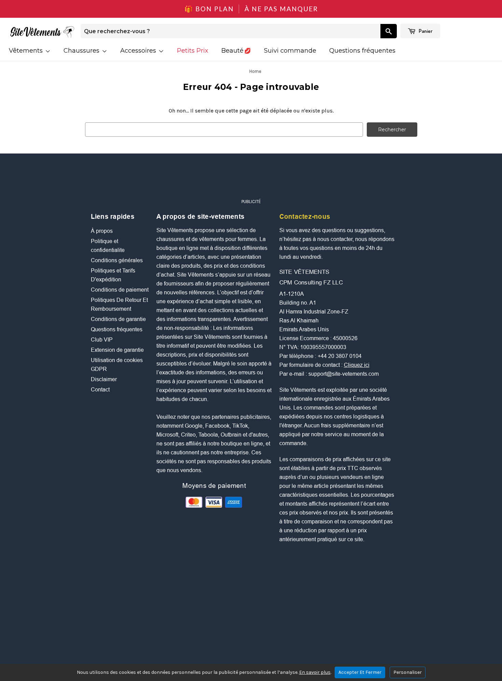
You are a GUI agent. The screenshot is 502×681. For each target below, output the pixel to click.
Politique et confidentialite (108, 245)
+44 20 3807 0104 (340, 356)
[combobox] (230, 31)
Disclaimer (104, 379)
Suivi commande (290, 50)
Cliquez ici (356, 365)
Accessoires (139, 50)
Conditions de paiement (120, 290)
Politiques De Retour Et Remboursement (119, 304)
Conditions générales (117, 260)
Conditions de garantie (118, 319)
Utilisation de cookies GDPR (117, 364)
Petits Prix (192, 50)
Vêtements (26, 50)
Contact (100, 389)
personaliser (407, 672)
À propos (102, 231)
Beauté (232, 50)
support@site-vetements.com (343, 374)
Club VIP (102, 340)
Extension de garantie (117, 350)
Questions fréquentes (362, 50)
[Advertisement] (251, 179)
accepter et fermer (359, 672)
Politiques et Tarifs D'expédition (113, 275)
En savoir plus (315, 672)
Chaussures (82, 50)
